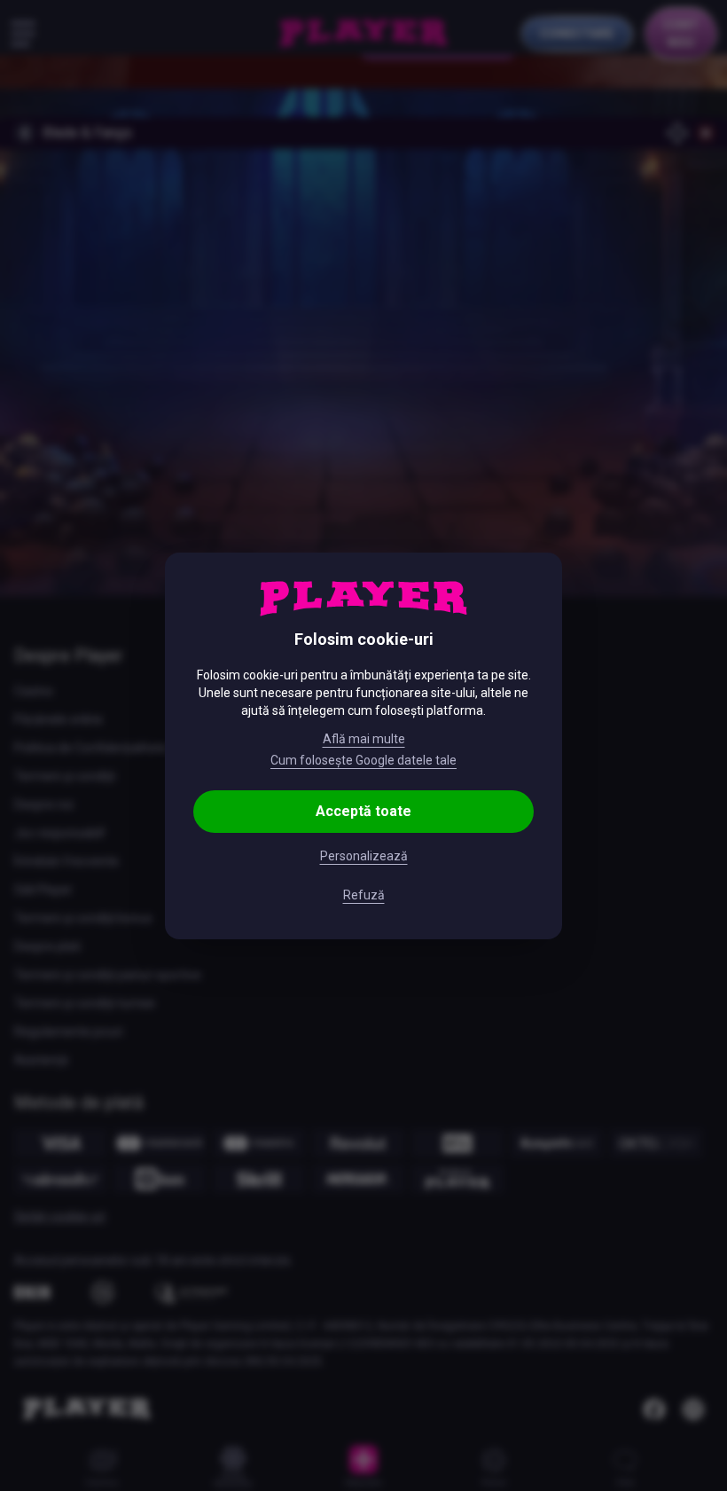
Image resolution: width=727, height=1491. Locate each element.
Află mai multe (364, 739)
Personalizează (364, 856)
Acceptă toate (363, 811)
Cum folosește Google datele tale (363, 760)
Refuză (364, 895)
